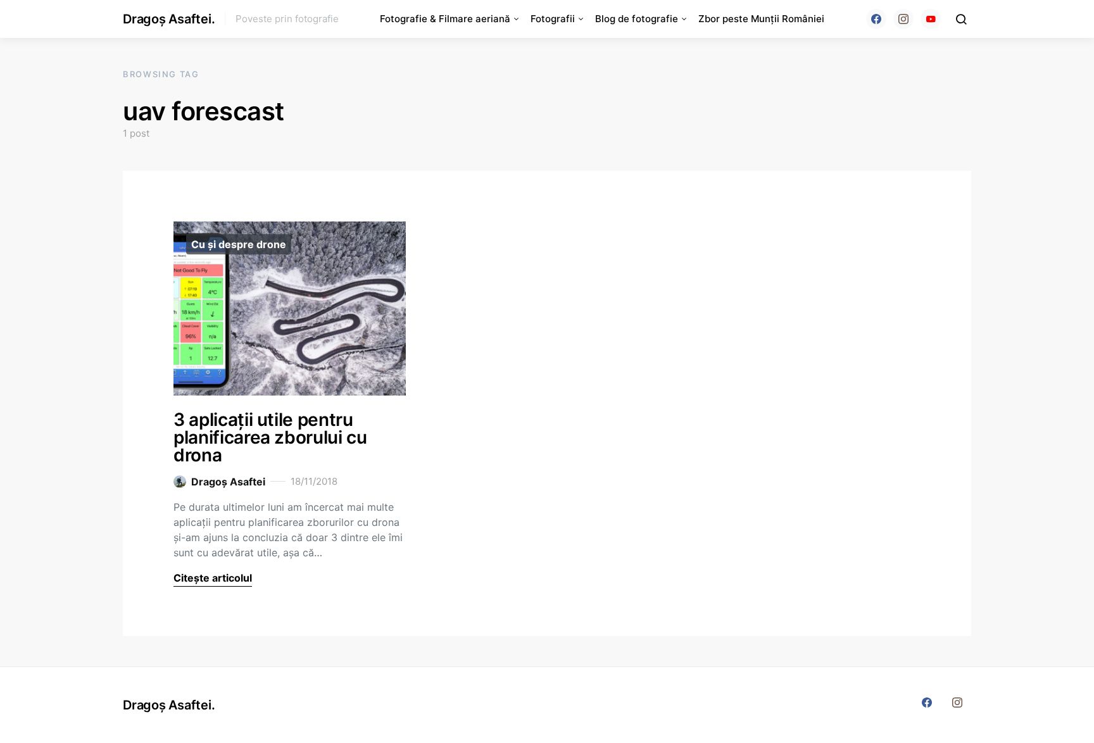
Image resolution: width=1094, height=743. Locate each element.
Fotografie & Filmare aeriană (445, 19)
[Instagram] (903, 19)
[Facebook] (876, 19)
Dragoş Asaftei (228, 481)
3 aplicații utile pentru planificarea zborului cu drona (270, 437)
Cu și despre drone (238, 244)
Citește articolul (212, 577)
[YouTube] (931, 19)
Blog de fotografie (636, 19)
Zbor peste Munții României (761, 19)
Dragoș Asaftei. (169, 19)
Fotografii (553, 19)
